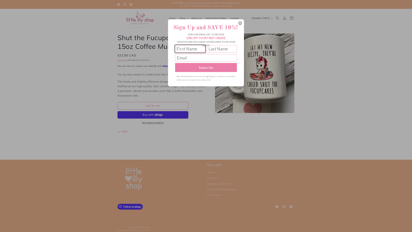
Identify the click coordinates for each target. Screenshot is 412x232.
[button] (240, 23)
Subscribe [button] (206, 67)
